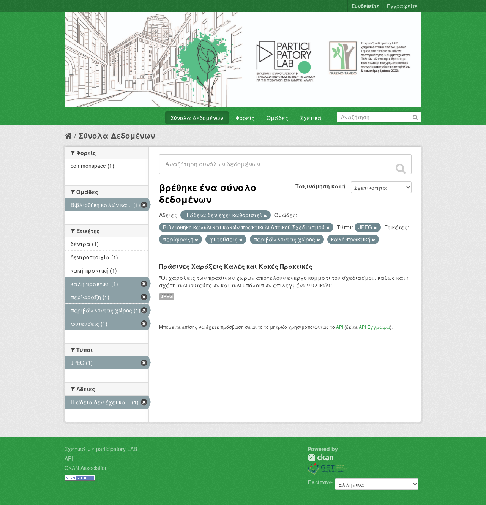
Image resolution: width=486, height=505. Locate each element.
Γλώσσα (319, 482)
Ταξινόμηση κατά (320, 186)
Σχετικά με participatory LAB (101, 449)
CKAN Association (86, 468)
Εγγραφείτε (402, 5)
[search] (400, 168)
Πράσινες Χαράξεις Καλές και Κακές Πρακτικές (235, 266)
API (339, 327)
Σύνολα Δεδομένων (197, 118)
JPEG (167, 296)
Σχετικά (311, 118)
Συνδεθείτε (365, 5)
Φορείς (244, 118)
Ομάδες (277, 118)
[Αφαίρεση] (265, 215)
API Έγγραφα (374, 327)
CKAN (320, 457)
